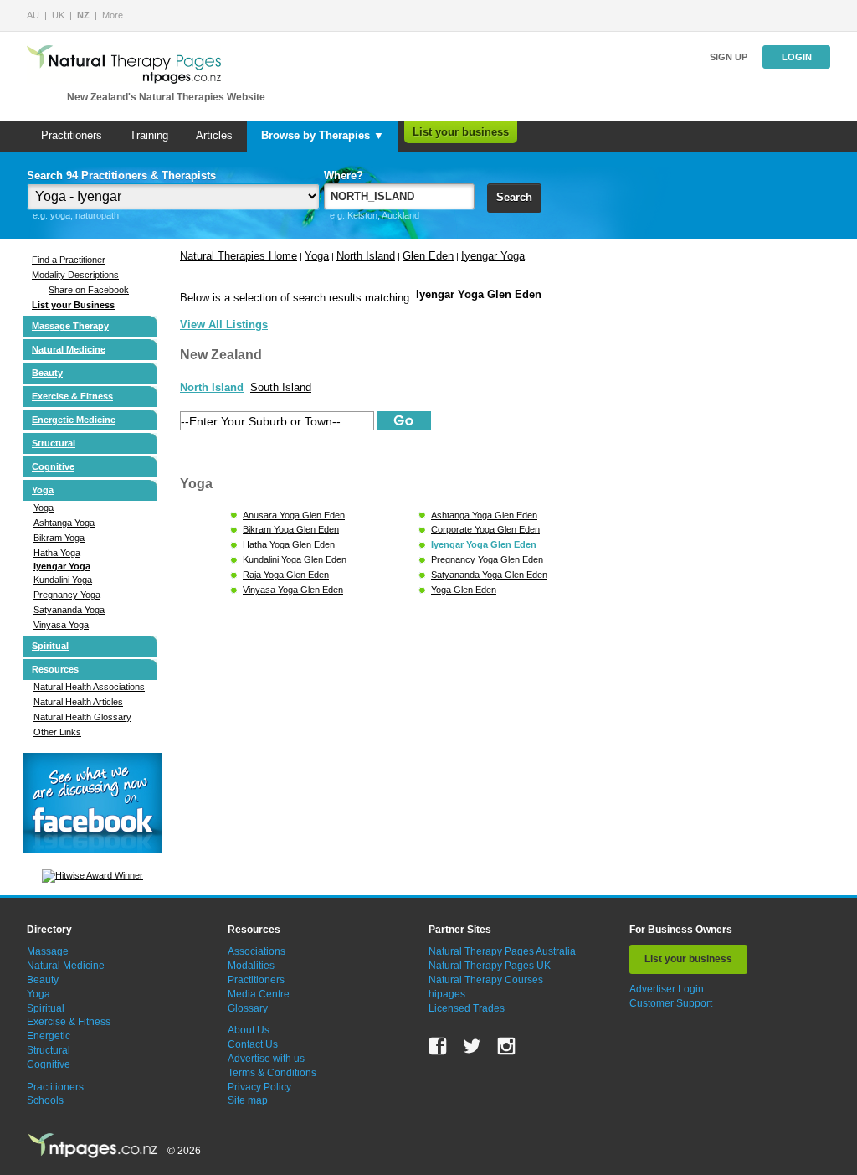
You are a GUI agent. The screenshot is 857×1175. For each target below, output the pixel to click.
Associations (256, 951)
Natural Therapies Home (238, 256)
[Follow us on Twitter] (472, 1046)
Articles (214, 135)
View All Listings (224, 324)
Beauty (47, 373)
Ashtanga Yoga (64, 523)
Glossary (248, 1008)
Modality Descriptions (75, 275)
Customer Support (670, 1003)
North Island (365, 256)
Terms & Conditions (272, 1073)
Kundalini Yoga (62, 580)
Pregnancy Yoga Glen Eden (487, 559)
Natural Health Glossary (82, 717)
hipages (446, 994)
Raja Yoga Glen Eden (286, 574)
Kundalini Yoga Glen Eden (294, 559)
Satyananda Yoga (69, 610)
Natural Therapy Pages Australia (502, 951)
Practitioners (71, 135)
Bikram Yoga (59, 538)
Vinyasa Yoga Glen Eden (293, 590)
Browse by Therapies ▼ (322, 135)
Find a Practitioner (68, 260)
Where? (343, 175)
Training (149, 135)
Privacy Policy (259, 1087)
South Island (280, 387)
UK (58, 15)
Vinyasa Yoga (61, 625)
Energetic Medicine (73, 420)
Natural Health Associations (89, 687)
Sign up (728, 57)
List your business (461, 132)
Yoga (43, 490)
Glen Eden (428, 256)
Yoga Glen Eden (463, 590)
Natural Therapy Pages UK (489, 965)
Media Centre (259, 994)
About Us (248, 1030)
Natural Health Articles (78, 702)
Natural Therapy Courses (485, 980)
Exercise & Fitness (72, 396)
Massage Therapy (70, 326)
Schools (45, 1100)
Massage (48, 951)
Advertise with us (266, 1058)
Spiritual (50, 646)
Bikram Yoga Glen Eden (291, 529)
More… (117, 15)
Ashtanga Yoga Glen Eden (484, 515)
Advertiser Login (666, 989)
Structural (53, 443)
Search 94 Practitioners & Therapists (121, 175)
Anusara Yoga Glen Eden (294, 515)
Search (514, 197)
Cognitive (53, 466)
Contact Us (253, 1044)
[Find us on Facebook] (437, 1046)
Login (797, 57)
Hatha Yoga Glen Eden (289, 544)
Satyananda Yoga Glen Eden (489, 574)
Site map (248, 1100)
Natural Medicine (68, 349)
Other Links (57, 732)
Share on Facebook (89, 290)
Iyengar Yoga (61, 566)
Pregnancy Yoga (66, 595)
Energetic (48, 1036)
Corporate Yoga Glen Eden (485, 529)
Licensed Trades (466, 1008)
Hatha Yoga (56, 553)
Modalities (251, 965)
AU (33, 15)
